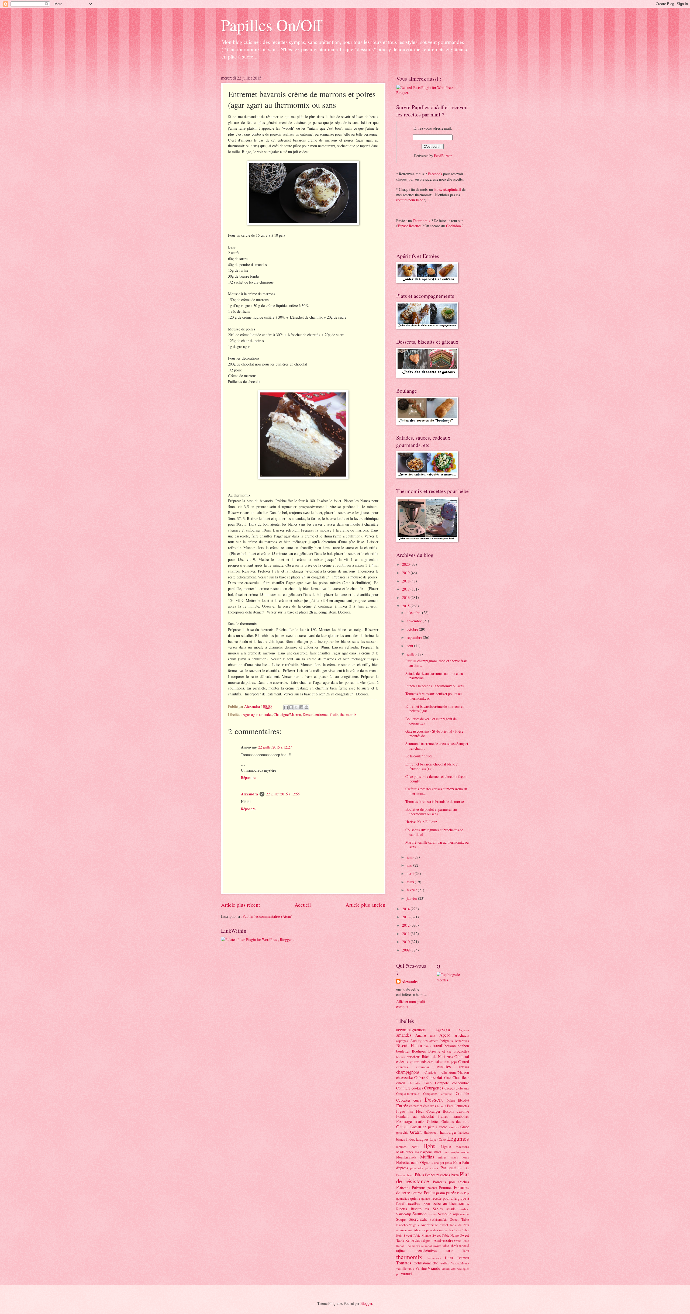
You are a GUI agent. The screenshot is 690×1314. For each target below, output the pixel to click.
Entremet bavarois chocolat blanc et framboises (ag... (431, 766)
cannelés (402, 1067)
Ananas (420, 1035)
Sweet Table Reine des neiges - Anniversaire (432, 1238)
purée (451, 1193)
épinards (429, 1105)
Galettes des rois (455, 1121)
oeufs (415, 1162)
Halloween (431, 1132)
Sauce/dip (403, 1213)
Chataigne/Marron (287, 714)
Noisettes (403, 1162)
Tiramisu (463, 1258)
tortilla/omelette (426, 1262)
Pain (457, 1162)
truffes (444, 1263)
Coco (428, 1082)
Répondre (248, 777)
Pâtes (419, 1175)
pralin (440, 1192)
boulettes (403, 1051)
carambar (422, 1067)
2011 (406, 933)
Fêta (450, 1105)
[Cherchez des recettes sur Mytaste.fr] (453, 979)
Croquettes (430, 1093)
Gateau (402, 1127)
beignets (446, 1040)
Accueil (303, 904)
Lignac (446, 1146)
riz (427, 1208)
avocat (433, 1041)
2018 (406, 581)
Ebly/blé (463, 1100)
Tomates (403, 1263)
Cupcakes (403, 1100)
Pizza (455, 1174)
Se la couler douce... (420, 755)
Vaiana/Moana (460, 1263)
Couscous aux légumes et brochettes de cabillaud (434, 832)
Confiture (403, 1088)
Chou (447, 1077)
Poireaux (439, 1181)
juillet (411, 654)
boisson (450, 1045)
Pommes (445, 1187)
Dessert (308, 714)
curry (417, 1100)
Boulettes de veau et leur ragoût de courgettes (431, 721)
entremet (322, 714)
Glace (464, 1126)
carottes (444, 1067)
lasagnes (422, 1139)
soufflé (464, 1214)
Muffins (427, 1157)
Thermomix (421, 220)
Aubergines (418, 1040)
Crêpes (449, 1088)
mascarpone (424, 1151)
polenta (432, 1187)
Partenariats (450, 1168)
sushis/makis (438, 1219)
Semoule (444, 1213)
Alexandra (249, 794)
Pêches (430, 1174)
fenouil (441, 1106)
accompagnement (411, 1030)
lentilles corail (407, 1146)
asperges (402, 1041)
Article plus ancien (365, 904)
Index (410, 1139)
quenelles (402, 1198)
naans (454, 1157)
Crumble (462, 1093)
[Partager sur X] (296, 707)
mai (410, 865)
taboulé (464, 1245)
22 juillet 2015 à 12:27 (275, 747)
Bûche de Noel (433, 1056)
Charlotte (431, 1072)
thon (449, 1257)
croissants (462, 1088)
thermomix (348, 714)
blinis (427, 1046)
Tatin (465, 1251)
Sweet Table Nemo (445, 1235)
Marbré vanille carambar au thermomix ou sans (437, 844)
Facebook (435, 173)
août (410, 645)
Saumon (419, 1214)
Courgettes (433, 1088)
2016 (406, 597)
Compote (442, 1082)
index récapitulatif (447, 189)
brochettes (461, 1051)
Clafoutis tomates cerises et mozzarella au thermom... (436, 791)
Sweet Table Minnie (417, 1235)
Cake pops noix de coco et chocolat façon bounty (436, 779)
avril (411, 873)
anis (433, 1035)
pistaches (443, 1174)
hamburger (448, 1132)
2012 (406, 925)
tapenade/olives (425, 1250)
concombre (460, 1082)
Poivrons (418, 1187)
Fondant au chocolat (415, 1116)
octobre (413, 629)
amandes (265, 714)
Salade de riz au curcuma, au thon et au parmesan (434, 676)
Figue (400, 1111)
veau (410, 1268)
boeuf (438, 1046)
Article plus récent (240, 904)
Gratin (416, 1132)
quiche (415, 1198)
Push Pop (463, 1193)
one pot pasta (443, 1162)
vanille (401, 1268)
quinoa (425, 1198)
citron (400, 1082)
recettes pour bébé (409, 199)
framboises (461, 1116)
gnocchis (402, 1132)
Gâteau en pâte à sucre (428, 1126)
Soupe (401, 1219)
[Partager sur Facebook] (301, 707)
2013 (406, 916)
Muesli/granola (406, 1157)
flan (410, 1111)
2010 (406, 941)
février (412, 889)
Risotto (416, 1208)
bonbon (463, 1045)
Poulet (429, 1193)
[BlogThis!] (291, 707)
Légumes (458, 1138)
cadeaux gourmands (411, 1061)
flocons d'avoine (456, 1111)
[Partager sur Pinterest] (306, 707)
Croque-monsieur (407, 1093)
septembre (415, 637)
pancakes (431, 1168)
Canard (463, 1061)
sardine (464, 1209)
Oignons (426, 1162)
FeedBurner (443, 155)
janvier (412, 898)
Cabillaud (461, 1056)
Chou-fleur (461, 1077)
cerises (464, 1066)
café (430, 1062)
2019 (406, 572)
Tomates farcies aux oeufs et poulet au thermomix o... (433, 696)
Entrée (402, 1106)
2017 (406, 589)
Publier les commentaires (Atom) (267, 916)
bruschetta (413, 1056)
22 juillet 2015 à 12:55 (283, 793)
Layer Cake (438, 1139)
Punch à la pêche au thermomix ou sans (434, 685)
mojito (454, 1152)
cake (438, 1061)
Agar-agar (250, 714)
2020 (406, 564)
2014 (406, 908)
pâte (466, 1168)
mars (411, 881)
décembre (414, 612)
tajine (400, 1250)
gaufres (454, 1127)
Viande (433, 1268)
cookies (417, 1088)
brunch (400, 1057)
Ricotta (401, 1208)
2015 (406, 605)
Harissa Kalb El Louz (421, 821)
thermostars (434, 1258)
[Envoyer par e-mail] (286, 707)
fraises (443, 1116)
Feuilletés (461, 1105)
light (429, 1146)
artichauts (461, 1035)
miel (437, 1151)
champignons (407, 1072)
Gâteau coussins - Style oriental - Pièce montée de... (434, 733)
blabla (416, 1046)
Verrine (421, 1268)
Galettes (433, 1121)
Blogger (366, 1303)
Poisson (403, 1187)
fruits (334, 714)
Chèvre (419, 1077)
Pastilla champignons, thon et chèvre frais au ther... (436, 663)
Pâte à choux (405, 1175)
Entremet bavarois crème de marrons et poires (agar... (434, 708)
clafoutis (414, 1083)
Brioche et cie (439, 1051)
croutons (446, 1094)
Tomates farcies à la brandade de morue (434, 801)
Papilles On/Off (271, 25)
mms (446, 1152)
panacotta (416, 1168)
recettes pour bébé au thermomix (437, 1203)
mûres (442, 1157)
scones (433, 1214)
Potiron (417, 1192)
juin (410, 857)
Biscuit (402, 1046)
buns (450, 1056)
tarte (449, 1250)
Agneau (463, 1030)
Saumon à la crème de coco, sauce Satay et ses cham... (436, 746)
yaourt (406, 1274)
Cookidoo (453, 225)
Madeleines (404, 1151)
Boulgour (419, 1051)
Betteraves (462, 1041)
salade (451, 1208)
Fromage (404, 1121)
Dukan (451, 1100)
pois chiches (459, 1181)
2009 (406, 950)
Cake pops (450, 1062)
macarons (462, 1146)
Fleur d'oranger (428, 1111)
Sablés (438, 1208)
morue (464, 1152)
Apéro (444, 1035)
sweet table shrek (445, 1245)
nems (465, 1157)
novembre (415, 620)
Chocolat (434, 1077)
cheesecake (404, 1077)
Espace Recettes (409, 225)
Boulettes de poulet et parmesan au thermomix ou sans (431, 811)
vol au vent (448, 1268)
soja (456, 1213)
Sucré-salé (418, 1219)
